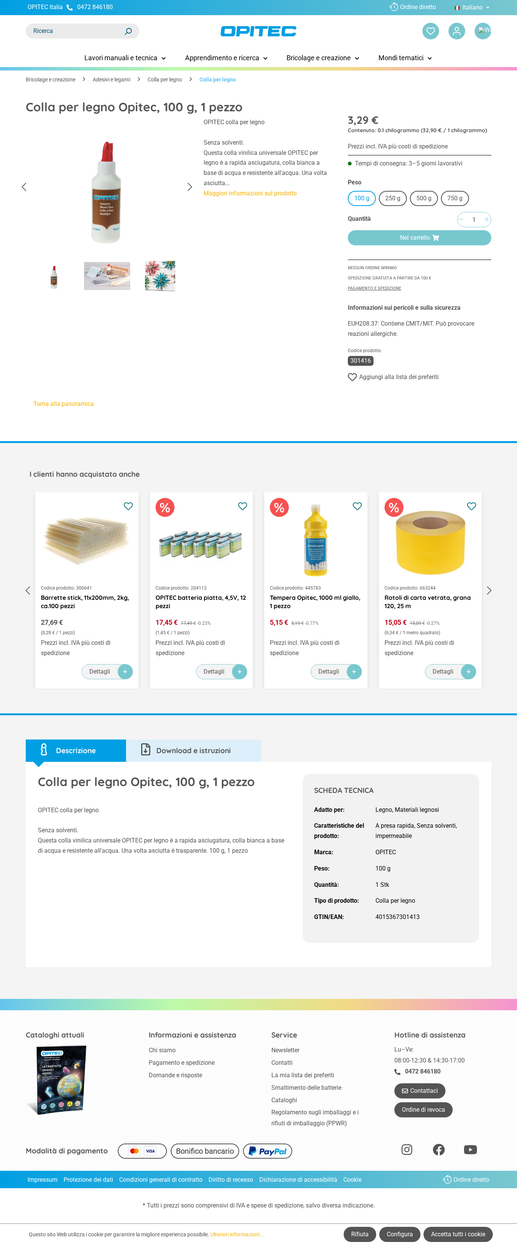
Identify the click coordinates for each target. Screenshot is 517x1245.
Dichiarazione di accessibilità (298, 1179)
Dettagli (99, 671)
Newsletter (285, 1050)
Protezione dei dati (88, 1179)
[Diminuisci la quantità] (461, 220)
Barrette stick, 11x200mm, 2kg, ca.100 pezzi (85, 602)
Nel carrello (415, 237)
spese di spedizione (277, 1205)
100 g (361, 198)
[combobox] (75, 31)
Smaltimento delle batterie (306, 1087)
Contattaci (424, 1090)
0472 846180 (95, 7)
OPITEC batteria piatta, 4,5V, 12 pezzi (201, 602)
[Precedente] (24, 187)
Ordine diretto (418, 7)
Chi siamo (162, 1050)
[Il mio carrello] (483, 31)
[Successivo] (190, 187)
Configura (400, 1234)
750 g (454, 198)
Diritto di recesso (231, 1179)
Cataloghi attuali (55, 1034)
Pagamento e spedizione (374, 288)
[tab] (76, 751)
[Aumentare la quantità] (487, 220)
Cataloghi (284, 1100)
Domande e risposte (175, 1075)
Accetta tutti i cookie (458, 1234)
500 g (423, 198)
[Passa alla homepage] (258, 31)
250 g (392, 198)
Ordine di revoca (423, 1109)
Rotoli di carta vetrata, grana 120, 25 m (428, 602)
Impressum (43, 1179)
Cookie (352, 1179)
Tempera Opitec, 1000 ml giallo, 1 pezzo (315, 602)
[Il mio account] (456, 31)
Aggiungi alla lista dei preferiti (399, 377)
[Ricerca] (127, 31)
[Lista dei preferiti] (430, 31)
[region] (107, 207)
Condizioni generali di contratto (160, 1179)
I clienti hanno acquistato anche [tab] (85, 474)
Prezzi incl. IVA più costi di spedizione (398, 146)
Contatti (282, 1062)
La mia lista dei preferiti (302, 1075)
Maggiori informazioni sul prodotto (250, 193)
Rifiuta (360, 1234)
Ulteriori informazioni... (237, 1234)
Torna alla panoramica (63, 403)
